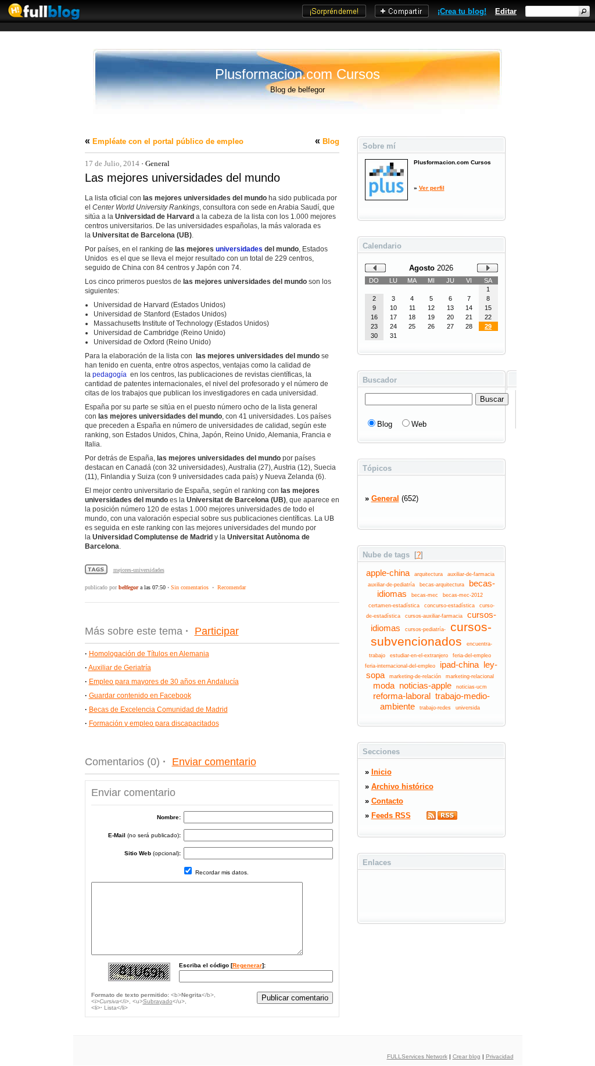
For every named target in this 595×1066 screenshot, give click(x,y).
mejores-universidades (138, 570)
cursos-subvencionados (431, 634)
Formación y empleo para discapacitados (154, 723)
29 (488, 326)
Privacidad (500, 1056)
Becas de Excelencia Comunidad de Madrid (158, 709)
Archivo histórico (402, 786)
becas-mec (424, 595)
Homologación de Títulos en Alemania (149, 654)
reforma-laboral (402, 696)
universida (468, 708)
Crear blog (467, 1056)
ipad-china (459, 664)
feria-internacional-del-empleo (400, 666)
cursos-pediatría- (425, 629)
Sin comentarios (190, 587)
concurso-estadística (449, 605)
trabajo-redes (435, 708)
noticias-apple (425, 685)
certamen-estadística (394, 605)
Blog (330, 141)
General (157, 163)
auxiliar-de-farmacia (470, 574)
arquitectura (428, 574)
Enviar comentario (214, 762)
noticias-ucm (471, 687)
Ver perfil (432, 188)
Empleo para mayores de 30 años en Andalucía (164, 682)
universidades (239, 249)
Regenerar (247, 965)
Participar (217, 631)
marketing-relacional (470, 676)
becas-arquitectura (442, 585)
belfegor (128, 587)
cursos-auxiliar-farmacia (434, 616)
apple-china (388, 573)
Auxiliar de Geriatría (119, 668)
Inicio (381, 772)
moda (384, 685)
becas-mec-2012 (463, 595)
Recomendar (231, 587)
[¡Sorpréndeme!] (334, 14)
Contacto (387, 801)
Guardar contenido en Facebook (140, 696)
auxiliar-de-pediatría (391, 585)
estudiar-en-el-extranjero (419, 655)
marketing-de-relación (415, 676)
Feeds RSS (391, 815)
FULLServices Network (417, 1056)
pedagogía (109, 374)
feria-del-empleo (472, 655)
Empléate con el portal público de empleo (167, 141)
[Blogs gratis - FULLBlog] (40, 20)
